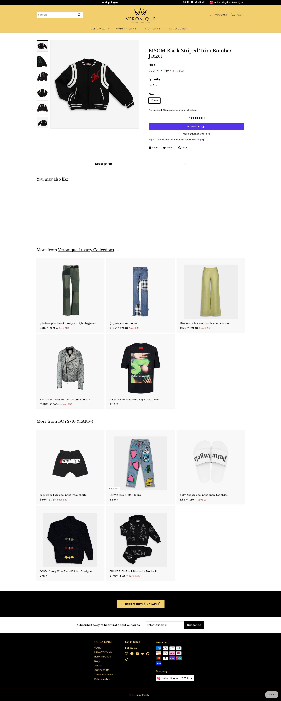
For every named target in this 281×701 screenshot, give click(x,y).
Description (103, 164)
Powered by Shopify (139, 695)
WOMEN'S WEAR (126, 28)
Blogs (97, 661)
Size (151, 94)
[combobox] (60, 15)
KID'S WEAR (153, 28)
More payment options (196, 133)
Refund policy (102, 678)
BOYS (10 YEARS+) (75, 421)
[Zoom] (95, 84)
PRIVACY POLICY (103, 652)
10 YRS (154, 100)
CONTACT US (101, 670)
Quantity (155, 79)
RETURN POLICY (102, 656)
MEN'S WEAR (99, 28)
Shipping (167, 110)
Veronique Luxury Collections (86, 250)
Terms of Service (104, 674)
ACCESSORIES (178, 28)
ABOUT (98, 665)
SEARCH (98, 647)
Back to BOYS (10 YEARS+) (143, 604)
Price (152, 65)
